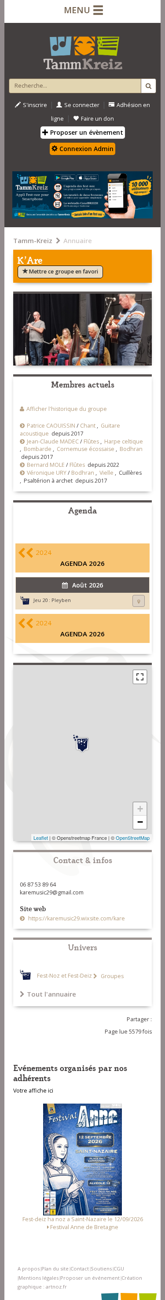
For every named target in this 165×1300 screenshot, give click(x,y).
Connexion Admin (86, 148)
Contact (79, 1268)
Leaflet (40, 837)
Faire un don (97, 118)
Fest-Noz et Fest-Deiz (64, 976)
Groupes (111, 976)
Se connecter (81, 105)
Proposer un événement (90, 1277)
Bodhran (131, 449)
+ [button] (140, 808)
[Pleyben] (82, 744)
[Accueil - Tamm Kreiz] (82, 49)
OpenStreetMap (133, 837)
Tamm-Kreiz (32, 240)
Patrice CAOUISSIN (51, 425)
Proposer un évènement (85, 132)
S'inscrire (35, 105)
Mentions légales (38, 1277)
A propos (29, 1268)
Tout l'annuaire (51, 994)
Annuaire (77, 240)
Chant (87, 425)
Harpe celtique (123, 441)
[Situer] (138, 601)
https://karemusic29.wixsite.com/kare (76, 918)
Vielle (106, 472)
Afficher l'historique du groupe (66, 409)
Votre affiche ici (33, 1090)
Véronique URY (46, 472)
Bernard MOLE (46, 465)
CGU (119, 1268)
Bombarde (37, 449)
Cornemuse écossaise (85, 449)
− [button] (140, 821)
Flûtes (91, 441)
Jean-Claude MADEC (53, 441)
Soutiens (101, 1268)
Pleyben (61, 600)
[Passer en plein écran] (140, 676)
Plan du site (55, 1268)
